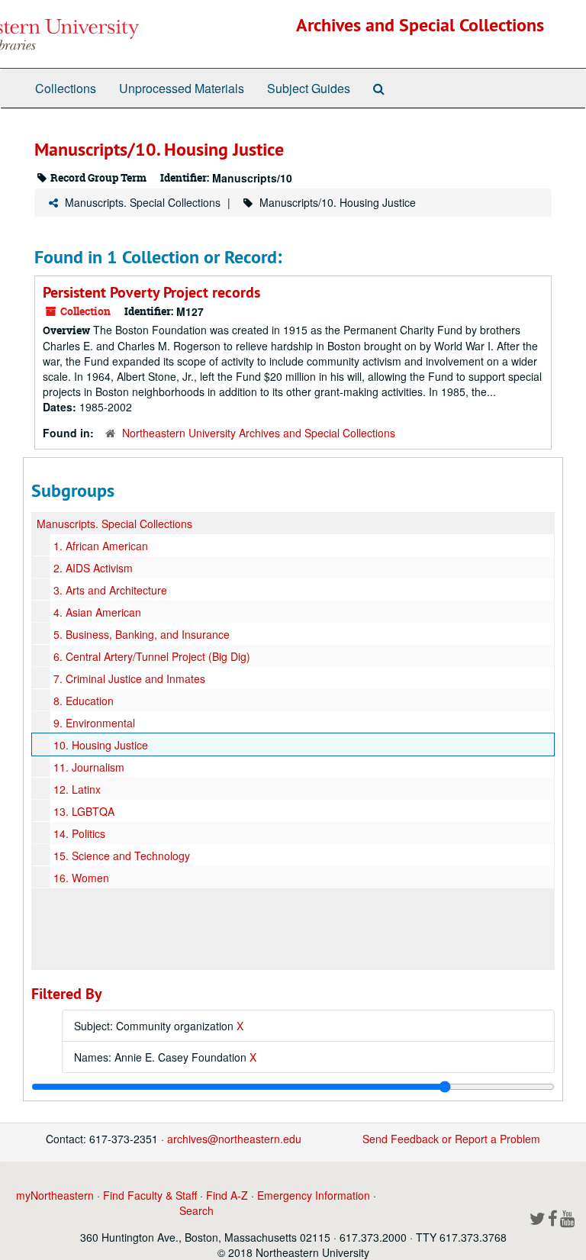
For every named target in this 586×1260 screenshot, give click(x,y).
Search (196, 1210)
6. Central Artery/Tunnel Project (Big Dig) (151, 656)
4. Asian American (97, 612)
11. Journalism (88, 767)
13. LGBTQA (83, 811)
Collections (65, 88)
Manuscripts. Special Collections (143, 202)
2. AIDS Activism (93, 567)
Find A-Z (227, 1195)
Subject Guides (308, 88)
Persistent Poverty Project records (151, 292)
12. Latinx (77, 789)
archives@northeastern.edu (234, 1138)
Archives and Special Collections (420, 25)
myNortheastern (55, 1195)
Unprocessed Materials (181, 88)
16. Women (81, 877)
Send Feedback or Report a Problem (451, 1138)
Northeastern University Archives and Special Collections (258, 432)
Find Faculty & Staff (150, 1195)
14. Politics (79, 833)
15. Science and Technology (121, 855)
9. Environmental (94, 722)
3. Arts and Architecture (110, 590)
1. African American (100, 545)
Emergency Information (313, 1195)
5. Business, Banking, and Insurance (141, 634)
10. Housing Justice (100, 744)
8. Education (83, 700)
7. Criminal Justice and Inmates (129, 678)
